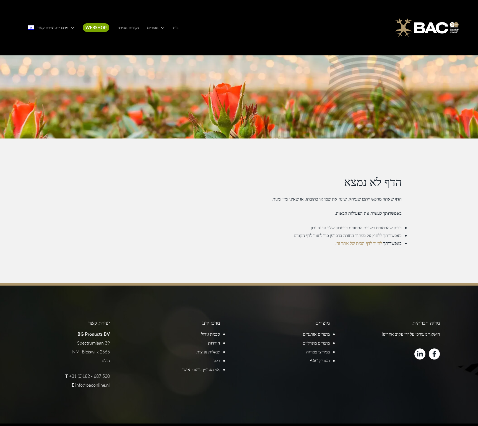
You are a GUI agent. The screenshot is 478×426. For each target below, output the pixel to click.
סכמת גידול (210, 334)
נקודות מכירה (128, 27)
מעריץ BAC (320, 361)
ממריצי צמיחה (318, 352)
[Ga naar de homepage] (427, 27)
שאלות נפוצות (208, 352)
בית (175, 27)
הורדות (214, 343)
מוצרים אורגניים (316, 334)
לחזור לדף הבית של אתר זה (359, 243)
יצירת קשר (45, 27)
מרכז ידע (61, 27)
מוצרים (153, 27)
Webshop (95, 27)
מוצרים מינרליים (316, 343)
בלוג (216, 361)
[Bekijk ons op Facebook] (434, 354)
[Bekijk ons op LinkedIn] (419, 354)
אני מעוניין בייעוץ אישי (201, 369)
